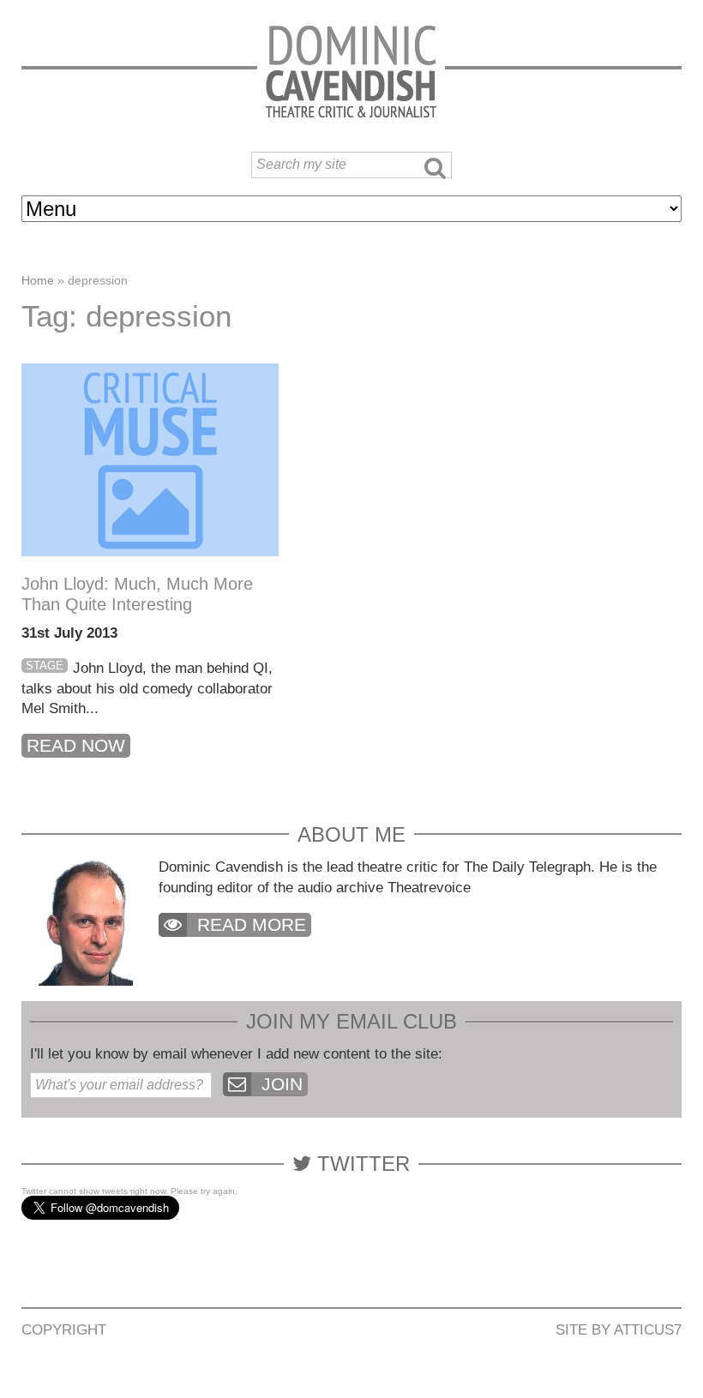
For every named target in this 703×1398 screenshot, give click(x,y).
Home (37, 280)
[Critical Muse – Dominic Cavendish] (351, 70)
